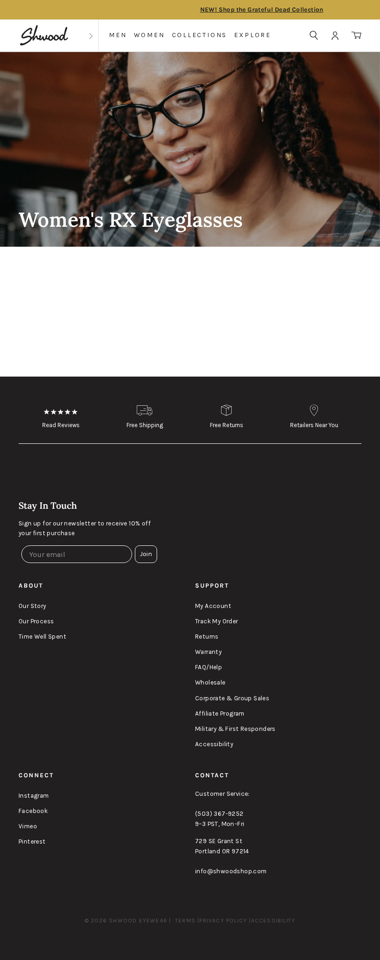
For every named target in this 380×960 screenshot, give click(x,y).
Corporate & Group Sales (232, 698)
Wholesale (210, 682)
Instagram (34, 795)
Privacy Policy (223, 920)
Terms (185, 920)
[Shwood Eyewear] (44, 35)
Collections (200, 35)
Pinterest (32, 841)
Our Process (36, 621)
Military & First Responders (235, 728)
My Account (213, 605)
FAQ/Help (208, 667)
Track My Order (216, 621)
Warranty (208, 651)
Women (149, 35)
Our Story (32, 605)
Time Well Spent (42, 636)
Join (146, 554)
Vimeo (28, 826)
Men (118, 35)
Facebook (33, 810)
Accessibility (214, 744)
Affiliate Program (220, 713)
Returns (207, 636)
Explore (252, 35)
